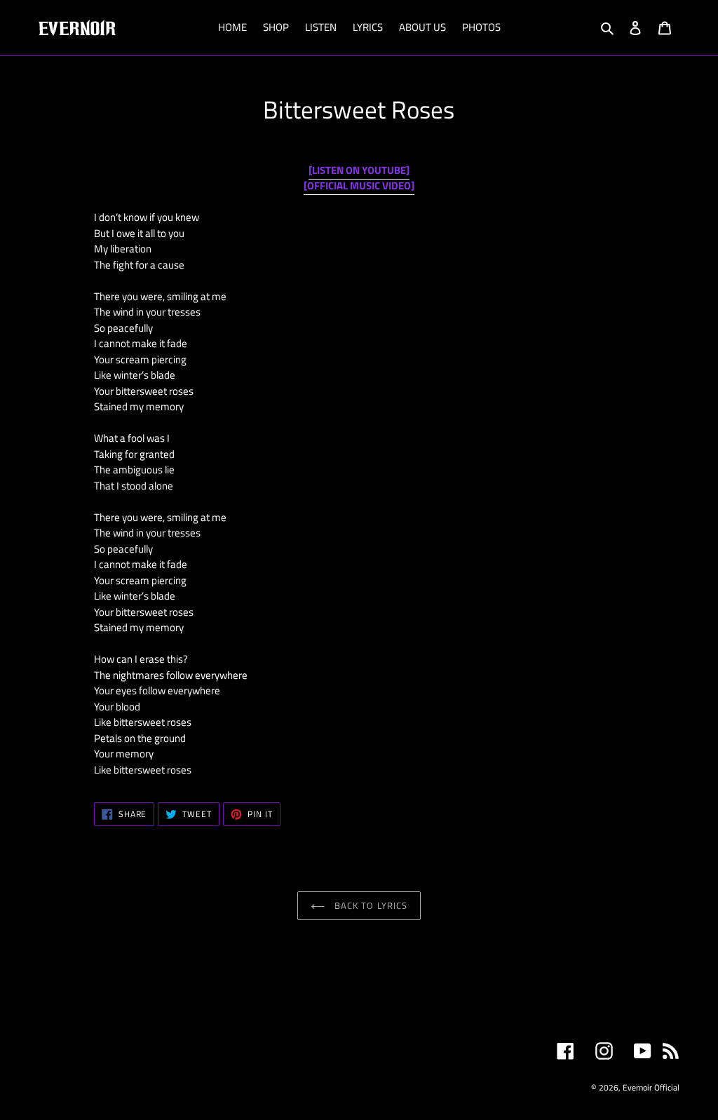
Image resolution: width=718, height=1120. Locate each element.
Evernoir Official (651, 1087)
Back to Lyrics (369, 905)
